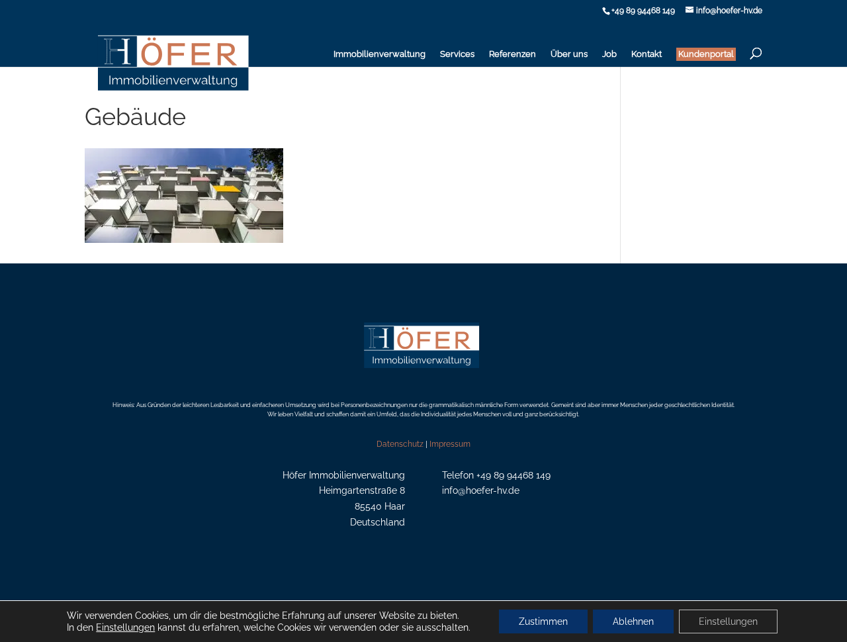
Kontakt (646, 54)
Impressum (449, 444)
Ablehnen (633, 621)
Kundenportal (706, 54)
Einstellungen (125, 627)
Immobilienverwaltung (379, 54)
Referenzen (512, 54)
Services (457, 54)
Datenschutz (400, 444)
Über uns (569, 54)
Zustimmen (543, 621)
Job (609, 54)
